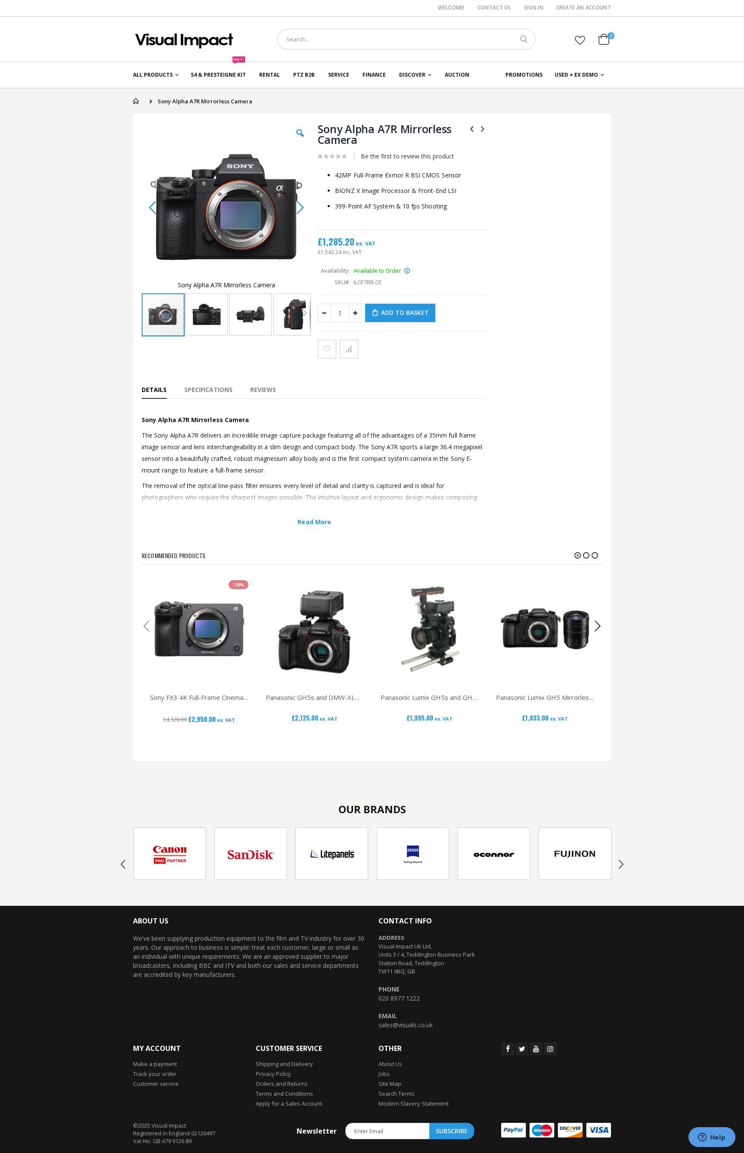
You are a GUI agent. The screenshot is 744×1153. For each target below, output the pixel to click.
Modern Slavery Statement (413, 1103)
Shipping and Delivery (284, 1064)
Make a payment (155, 1064)
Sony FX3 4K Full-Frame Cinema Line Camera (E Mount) (199, 697)
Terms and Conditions (284, 1093)
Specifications (208, 389)
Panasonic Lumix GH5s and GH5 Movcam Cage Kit (430, 697)
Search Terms (396, 1093)
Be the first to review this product (407, 156)
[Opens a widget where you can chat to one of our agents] (711, 1138)
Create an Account (583, 7)
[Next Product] (482, 128)
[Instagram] (550, 1048)
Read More (314, 522)
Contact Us (494, 7)
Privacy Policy (273, 1074)
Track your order (155, 1074)
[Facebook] (507, 1048)
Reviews (263, 389)
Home (136, 101)
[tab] (158, 389)
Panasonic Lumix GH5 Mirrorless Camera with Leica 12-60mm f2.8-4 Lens (545, 697)
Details (154, 389)
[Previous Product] (472, 128)
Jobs (384, 1074)
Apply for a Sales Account (289, 1103)
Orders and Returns (282, 1084)
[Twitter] (521, 1048)
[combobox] (406, 39)
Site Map (389, 1084)
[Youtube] (536, 1048)
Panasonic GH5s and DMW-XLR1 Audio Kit (315, 697)
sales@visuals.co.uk (405, 1025)
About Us (390, 1064)
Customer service (156, 1084)
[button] (580, 40)
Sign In (533, 7)
